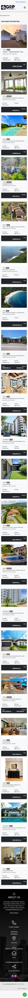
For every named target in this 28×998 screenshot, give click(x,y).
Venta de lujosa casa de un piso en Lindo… (13, 656)
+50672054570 (14, 931)
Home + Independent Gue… (14, 52)
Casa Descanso (6, 742)
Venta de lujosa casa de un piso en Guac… (13, 141)
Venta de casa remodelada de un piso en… (13, 398)
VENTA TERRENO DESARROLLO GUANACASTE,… (13, 312)
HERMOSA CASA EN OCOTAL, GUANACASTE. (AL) (14, 827)
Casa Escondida (6, 484)
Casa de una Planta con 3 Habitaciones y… (13, 355)
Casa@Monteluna (7, 184)
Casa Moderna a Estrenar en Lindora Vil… (13, 98)
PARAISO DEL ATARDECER (8, 269)
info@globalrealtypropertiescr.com (14, 962)
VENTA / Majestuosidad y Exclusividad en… (13, 226)
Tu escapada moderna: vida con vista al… (13, 613)
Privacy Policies (14, 912)
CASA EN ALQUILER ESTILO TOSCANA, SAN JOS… (14, 570)
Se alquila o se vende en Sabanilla (11, 699)
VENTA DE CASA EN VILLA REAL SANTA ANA (12, 527)
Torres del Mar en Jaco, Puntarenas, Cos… (13, 441)
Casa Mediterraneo (7, 870)
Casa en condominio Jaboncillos (11, 785)
